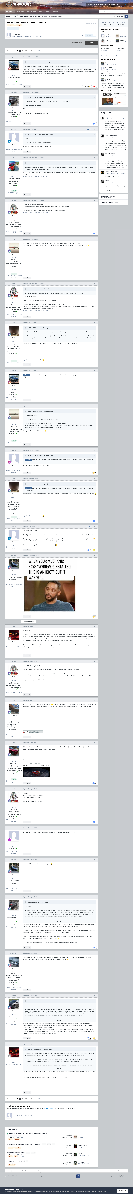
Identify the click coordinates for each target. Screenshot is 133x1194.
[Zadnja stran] (34, 51)
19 (14, 645)
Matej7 (117, 202)
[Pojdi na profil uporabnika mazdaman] (75, 1163)
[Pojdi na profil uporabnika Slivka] (102, 117)
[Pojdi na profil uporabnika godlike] (14, 209)
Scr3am (13, 555)
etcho (108, 173)
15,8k (14, 258)
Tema (10, 1177)
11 (14, 148)
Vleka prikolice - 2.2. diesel (15, 1161)
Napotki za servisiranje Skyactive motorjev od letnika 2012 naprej (28, 1133)
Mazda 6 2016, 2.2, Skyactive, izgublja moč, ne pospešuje (24, 1144)
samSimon (13, 953)
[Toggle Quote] (25, 62)
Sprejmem (123, 1190)
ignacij (14, 57)
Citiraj (28, 86)
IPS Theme (8, 1175)
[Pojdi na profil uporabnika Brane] (14, 459)
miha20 (80, 1153)
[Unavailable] (50, 586)
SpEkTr (10, 1163)
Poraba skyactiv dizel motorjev (16, 1152)
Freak (14, 828)
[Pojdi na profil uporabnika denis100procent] (75, 1146)
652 (14, 469)
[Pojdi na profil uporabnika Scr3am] (14, 564)
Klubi (40, 11)
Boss (13, 700)
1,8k (14, 1014)
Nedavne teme (31, 11)
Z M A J (13, 322)
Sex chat (107, 180)
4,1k (14, 219)
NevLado (14, 92)
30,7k (14, 341)
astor (106, 202)
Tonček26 (17, 34)
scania (14, 995)
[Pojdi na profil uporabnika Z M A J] (14, 331)
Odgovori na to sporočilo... (24, 1115)
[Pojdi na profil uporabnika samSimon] (14, 962)
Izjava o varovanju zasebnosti (22, 1177)
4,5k (14, 111)
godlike (46, 97)
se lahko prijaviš (48, 1108)
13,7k (14, 761)
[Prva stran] (7, 51)
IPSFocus (14, 1175)
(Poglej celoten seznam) (108, 197)
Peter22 (11, 1146)
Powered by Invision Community (119, 1177)
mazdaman (81, 1162)
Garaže (55, 11)
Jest (13, 742)
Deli (81, 35)
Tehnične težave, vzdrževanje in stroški (32, 36)
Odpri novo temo (77, 42)
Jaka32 (45, 62)
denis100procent (83, 1145)
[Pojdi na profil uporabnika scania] (14, 1004)
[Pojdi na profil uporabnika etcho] (102, 172)
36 (19, 1135)
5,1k (14, 574)
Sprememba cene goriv (111, 135)
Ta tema (120, 11)
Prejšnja (12, 50)
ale (14, 626)
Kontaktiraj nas (35, 1177)
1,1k (14, 972)
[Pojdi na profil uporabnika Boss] (14, 709)
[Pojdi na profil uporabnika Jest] (14, 751)
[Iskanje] (126, 11)
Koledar (47, 11)
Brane (14, 450)
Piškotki (43, 1177)
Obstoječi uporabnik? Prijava (96, 4)
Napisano (118, 118)
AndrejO (111, 202)
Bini (14, 239)
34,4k (14, 719)
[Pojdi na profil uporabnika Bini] (14, 248)
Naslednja (28, 50)
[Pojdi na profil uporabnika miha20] (75, 1154)
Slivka (108, 118)
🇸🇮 (126, 4)
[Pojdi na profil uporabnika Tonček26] (9, 35)
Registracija (111, 4)
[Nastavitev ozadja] (118, 4)
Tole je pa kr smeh (110, 117)
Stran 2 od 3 (41, 50)
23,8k (14, 176)
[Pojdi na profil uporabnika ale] (14, 635)
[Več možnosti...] (94, 57)
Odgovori (91, 42)
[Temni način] (122, 4)
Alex (13, 157)
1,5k (14, 75)
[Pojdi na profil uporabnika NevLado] (14, 101)
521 (14, 846)
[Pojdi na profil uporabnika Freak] (14, 836)
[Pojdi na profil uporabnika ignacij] (14, 65)
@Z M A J (26, 375)
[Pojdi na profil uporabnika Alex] (14, 166)
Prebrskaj (9, 11)
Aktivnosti (20, 11)
